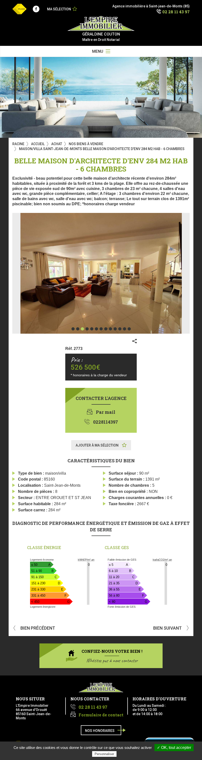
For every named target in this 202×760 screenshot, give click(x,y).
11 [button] (119, 328)
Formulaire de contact (101, 714)
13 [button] (129, 328)
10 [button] (115, 328)
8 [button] (105, 328)
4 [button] (87, 328)
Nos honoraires (100, 731)
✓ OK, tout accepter (174, 747)
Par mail (105, 412)
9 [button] (110, 328)
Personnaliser (104, 754)
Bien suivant (168, 628)
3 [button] (82, 328)
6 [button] (96, 328)
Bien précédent (37, 628)
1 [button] (73, 328)
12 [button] (124, 328)
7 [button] (101, 328)
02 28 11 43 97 (176, 11)
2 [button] (77, 328)
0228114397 (105, 422)
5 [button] (91, 328)
